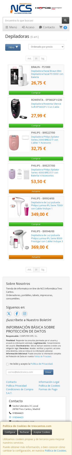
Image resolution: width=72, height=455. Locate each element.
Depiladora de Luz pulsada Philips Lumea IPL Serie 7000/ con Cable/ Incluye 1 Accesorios (47, 207)
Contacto (48, 27)
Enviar (48, 372)
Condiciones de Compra (19, 389)
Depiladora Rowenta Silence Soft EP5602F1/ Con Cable (46, 105)
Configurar (10, 432)
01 (36, 58)
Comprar (36, 92)
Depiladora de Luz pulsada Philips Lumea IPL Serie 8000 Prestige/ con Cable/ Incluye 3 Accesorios (47, 240)
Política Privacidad (16, 385)
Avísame (36, 191)
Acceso (29, 27)
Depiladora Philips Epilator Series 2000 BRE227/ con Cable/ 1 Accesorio (45, 139)
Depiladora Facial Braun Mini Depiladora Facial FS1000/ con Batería (47, 74)
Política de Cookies (55, 450)
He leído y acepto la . (31, 363)
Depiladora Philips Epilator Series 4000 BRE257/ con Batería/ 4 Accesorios (45, 172)
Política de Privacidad (42, 356)
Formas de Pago (48, 389)
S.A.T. (9, 393)
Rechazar (24, 432)
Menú (13, 27)
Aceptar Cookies (42, 432)
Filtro (11, 47)
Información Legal (49, 382)
